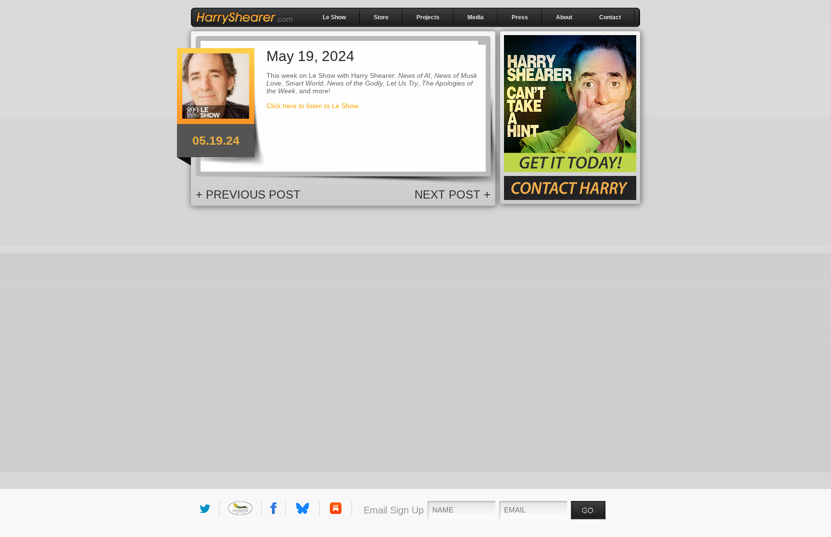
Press (520, 17)
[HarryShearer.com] (244, 27)
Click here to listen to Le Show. (313, 106)
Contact (610, 17)
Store (381, 17)
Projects (428, 17)
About (564, 17)
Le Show (334, 17)
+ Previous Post (248, 194)
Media (475, 17)
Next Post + (453, 194)
